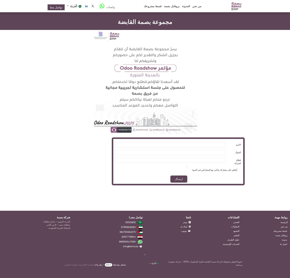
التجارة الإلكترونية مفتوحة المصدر (79, 264)
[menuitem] (197, 6)
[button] (145, 254)
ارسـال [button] (179, 179)
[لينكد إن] (86, 6)
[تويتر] (92, 6)
